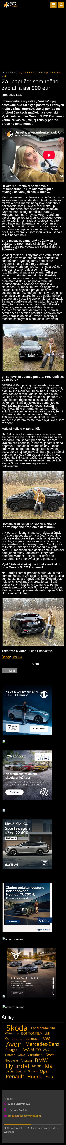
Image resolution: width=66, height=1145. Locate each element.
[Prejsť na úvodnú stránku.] (11, 6)
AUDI (46, 1050)
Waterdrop (12, 1033)
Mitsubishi (35, 1054)
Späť (12, 671)
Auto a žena (8, 72)
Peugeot (12, 1049)
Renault (15, 1076)
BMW (41, 1060)
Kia (49, 1065)
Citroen (10, 1055)
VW (46, 1038)
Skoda (17, 1027)
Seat (50, 1054)
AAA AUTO (32, 1049)
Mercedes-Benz (42, 1044)
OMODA (17, 657)
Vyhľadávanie (61, 5)
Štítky (6, 657)
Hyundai (17, 1065)
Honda (34, 1076)
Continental (14, 1038)
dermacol (33, 1038)
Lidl (47, 1033)
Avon (14, 1044)
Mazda (37, 1066)
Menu (53, 5)
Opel (44, 1071)
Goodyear (11, 1060)
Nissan (26, 1060)
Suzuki (21, 1071)
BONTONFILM (31, 1033)
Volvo (21, 1055)
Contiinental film (43, 1028)
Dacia (9, 1071)
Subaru (33, 1071)
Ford (50, 1076)
